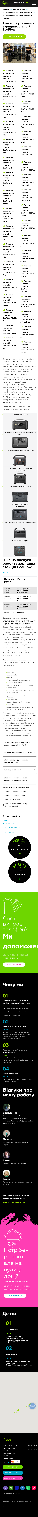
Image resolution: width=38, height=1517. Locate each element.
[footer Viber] (5, 1488)
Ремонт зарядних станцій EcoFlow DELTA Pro (27, 225)
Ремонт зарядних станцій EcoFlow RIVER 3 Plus (27, 256)
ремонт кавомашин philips (16, 791)
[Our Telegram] (22, 1488)
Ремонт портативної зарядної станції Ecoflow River (9, 163)
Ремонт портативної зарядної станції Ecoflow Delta (9, 76)
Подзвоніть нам (11, 832)
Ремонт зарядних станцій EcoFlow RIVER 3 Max (27, 347)
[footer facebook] (17, 1488)
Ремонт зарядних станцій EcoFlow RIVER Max (27, 122)
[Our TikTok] (34, 1488)
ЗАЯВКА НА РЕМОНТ (14, 37)
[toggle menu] (34, 3)
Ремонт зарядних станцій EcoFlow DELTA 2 (27, 152)
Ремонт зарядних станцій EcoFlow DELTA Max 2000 (27, 195)
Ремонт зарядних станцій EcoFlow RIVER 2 (10, 315)
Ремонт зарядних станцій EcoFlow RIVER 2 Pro (27, 91)
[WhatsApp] (28, 1488)
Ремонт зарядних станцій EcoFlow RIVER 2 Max (10, 300)
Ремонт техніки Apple (10, 1445)
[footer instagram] (11, 1488)
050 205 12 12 (32, 1449)
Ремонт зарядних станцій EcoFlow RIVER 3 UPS (27, 271)
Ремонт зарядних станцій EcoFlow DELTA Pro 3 (10, 285)
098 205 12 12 (19, 3)
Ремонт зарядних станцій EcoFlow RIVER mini (10, 343)
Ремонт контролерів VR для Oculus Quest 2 (17, 805)
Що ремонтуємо (8, 1458)
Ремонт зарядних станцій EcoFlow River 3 (27, 332)
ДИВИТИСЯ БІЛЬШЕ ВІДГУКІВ (14, 1202)
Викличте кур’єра (14, 1295)
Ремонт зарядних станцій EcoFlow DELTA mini (27, 76)
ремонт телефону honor (15, 796)
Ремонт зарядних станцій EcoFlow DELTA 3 (27, 241)
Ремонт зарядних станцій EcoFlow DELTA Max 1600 (27, 180)
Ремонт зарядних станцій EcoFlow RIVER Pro (27, 106)
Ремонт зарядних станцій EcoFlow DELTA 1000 (27, 137)
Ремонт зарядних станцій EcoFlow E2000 (25, 286)
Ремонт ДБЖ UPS (12, 800)
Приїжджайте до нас (13, 827)
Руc (4, 1462)
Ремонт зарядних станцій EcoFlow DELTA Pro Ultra (27, 301)
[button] (16, 1411)
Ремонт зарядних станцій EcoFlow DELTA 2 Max (27, 210)
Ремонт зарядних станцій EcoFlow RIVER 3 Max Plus (27, 317)
